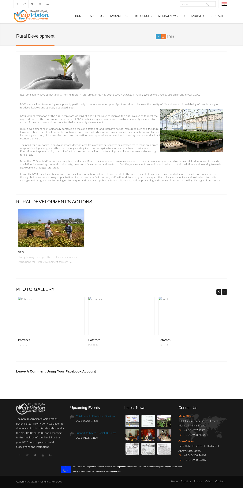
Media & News (168, 15)
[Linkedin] (47, 4)
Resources (143, 15)
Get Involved (194, 15)
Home (79, 15)
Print (172, 36)
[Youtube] (40, 4)
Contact (217, 15)
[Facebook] (17, 4)
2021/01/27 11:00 (87, 438)
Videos (209, 481)
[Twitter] (32, 4)
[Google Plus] (24, 4)
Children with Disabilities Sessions (95, 416)
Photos (198, 481)
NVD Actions (119, 15)
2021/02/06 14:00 (87, 421)
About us (96, 15)
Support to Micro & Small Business (96, 433)
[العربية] (224, 4)
